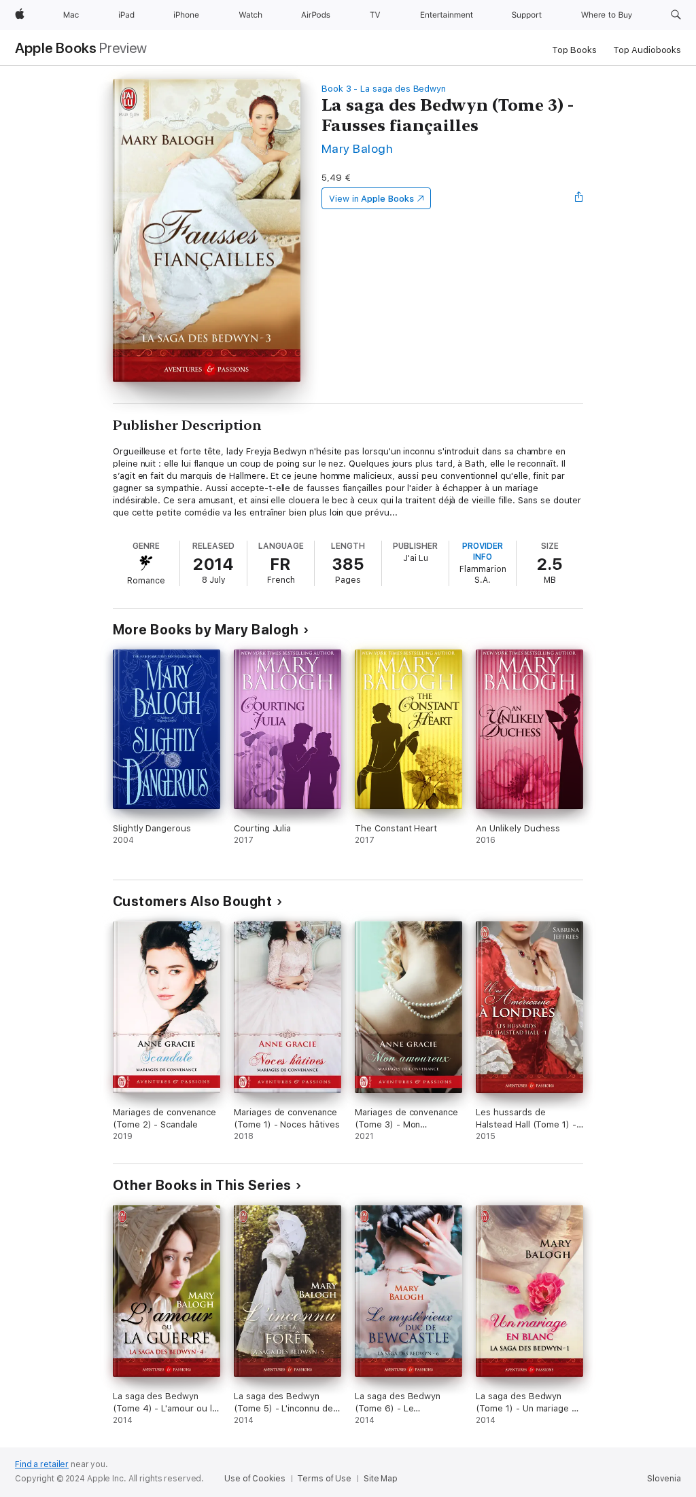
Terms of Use (324, 1478)
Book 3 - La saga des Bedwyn (383, 89)
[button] (675, 15)
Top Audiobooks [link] (647, 50)
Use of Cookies (254, 1478)
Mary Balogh (357, 148)
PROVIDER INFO (482, 551)
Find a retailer (42, 1464)
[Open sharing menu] (579, 198)
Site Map (381, 1478)
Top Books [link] (574, 50)
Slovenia (664, 1478)
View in (371, 199)
